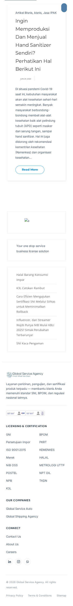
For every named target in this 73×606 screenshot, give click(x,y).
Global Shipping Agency (22, 516)
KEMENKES (47, 449)
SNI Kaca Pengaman (30, 343)
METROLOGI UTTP (51, 465)
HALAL (44, 457)
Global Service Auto (19, 508)
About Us (12, 544)
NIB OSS (12, 465)
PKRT (43, 442)
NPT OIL (45, 473)
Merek (10, 457)
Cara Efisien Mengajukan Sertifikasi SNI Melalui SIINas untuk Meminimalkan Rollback (35, 304)
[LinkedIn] (9, 561)
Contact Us (13, 536)
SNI (8, 434)
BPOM (43, 434)
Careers (11, 552)
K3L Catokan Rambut (30, 288)
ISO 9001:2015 (16, 449)
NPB (9, 480)
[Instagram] (18, 561)
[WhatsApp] (27, 561)
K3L (8, 488)
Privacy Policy (14, 595)
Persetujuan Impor (18, 442)
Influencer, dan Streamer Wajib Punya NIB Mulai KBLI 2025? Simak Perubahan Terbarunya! (35, 327)
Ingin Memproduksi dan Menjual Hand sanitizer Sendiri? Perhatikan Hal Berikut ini (33, 45)
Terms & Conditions (40, 595)
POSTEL (11, 473)
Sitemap (61, 595)
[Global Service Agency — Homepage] (25, 8)
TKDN (43, 480)
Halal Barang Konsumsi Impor (32, 277)
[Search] (54, 7)
